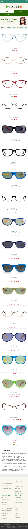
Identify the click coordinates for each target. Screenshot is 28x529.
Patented (16, 510)
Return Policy (4, 481)
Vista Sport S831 (14, 254)
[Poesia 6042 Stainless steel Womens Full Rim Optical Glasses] (14, 322)
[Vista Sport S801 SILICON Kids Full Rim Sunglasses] (14, 299)
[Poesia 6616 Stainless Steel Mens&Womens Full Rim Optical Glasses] (14, 414)
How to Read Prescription (6, 508)
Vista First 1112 (14, 208)
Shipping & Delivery (5, 486)
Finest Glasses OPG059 (14, 46)
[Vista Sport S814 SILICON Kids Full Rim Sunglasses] (14, 368)
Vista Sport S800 (14, 231)
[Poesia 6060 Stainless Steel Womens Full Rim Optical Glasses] (14, 68)
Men (21, 11)
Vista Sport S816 (14, 185)
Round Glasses (4, 500)
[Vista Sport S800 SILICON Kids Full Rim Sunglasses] (14, 229)
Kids (21, 14)
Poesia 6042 (14, 323)
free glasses (9, 27)
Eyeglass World (18, 518)
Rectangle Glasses (5, 499)
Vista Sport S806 (14, 346)
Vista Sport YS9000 (14, 439)
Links (16, 515)
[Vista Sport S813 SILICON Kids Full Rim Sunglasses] (14, 391)
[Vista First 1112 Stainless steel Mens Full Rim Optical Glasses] (14, 206)
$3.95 (14, 27)
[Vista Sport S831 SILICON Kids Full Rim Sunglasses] (14, 253)
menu (2, 1)
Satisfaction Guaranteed (6, 488)
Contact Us (17, 513)
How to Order (4, 512)
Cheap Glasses (18, 488)
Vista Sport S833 (14, 139)
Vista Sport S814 (14, 369)
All (7, 11)
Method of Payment (5, 485)
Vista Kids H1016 (14, 162)
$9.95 (18, 27)
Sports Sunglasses (18, 502)
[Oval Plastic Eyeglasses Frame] (14, 45)
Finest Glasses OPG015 (14, 93)
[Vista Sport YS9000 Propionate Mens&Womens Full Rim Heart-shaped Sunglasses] (14, 437)
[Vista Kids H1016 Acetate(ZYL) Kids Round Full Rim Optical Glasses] (14, 160)
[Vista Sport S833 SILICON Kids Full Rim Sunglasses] (14, 137)
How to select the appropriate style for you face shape (6, 518)
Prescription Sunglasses (20, 499)
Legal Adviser (17, 512)
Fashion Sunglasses (19, 500)
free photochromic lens (19, 493)
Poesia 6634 (14, 116)
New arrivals (17, 484)
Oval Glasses (4, 497)
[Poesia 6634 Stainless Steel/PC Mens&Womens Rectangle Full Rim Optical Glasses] (14, 114)
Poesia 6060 (14, 69)
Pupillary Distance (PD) (6, 510)
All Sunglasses (18, 497)
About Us (16, 508)
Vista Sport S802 (14, 277)
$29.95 (26, 27)
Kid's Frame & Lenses (19, 486)
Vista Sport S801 (14, 300)
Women (7, 14)
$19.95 (21, 27)
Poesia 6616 (14, 415)
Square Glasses (4, 502)
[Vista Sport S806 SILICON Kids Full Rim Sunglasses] (14, 345)
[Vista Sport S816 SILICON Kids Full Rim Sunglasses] (14, 183)
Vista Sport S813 (14, 392)
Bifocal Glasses (4, 504)
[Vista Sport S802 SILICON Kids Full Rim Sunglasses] (14, 276)
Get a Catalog (17, 517)
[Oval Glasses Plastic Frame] (14, 91)
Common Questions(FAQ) (6, 483)
